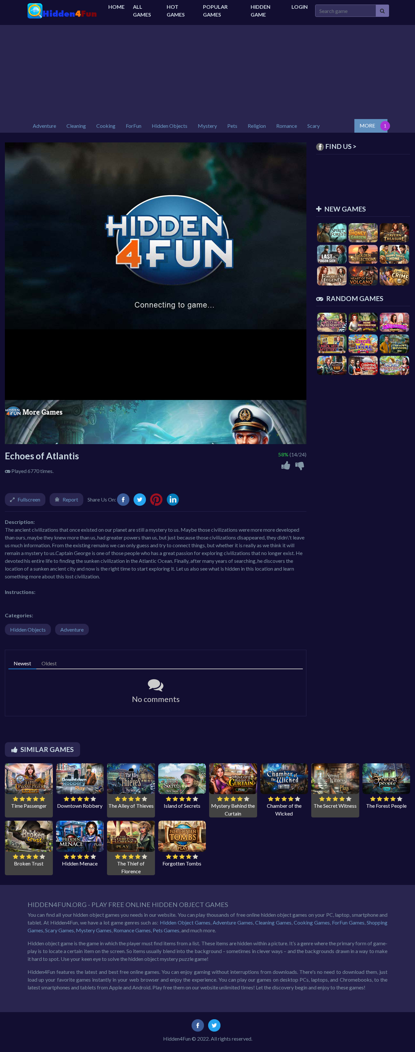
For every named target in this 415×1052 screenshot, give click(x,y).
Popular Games (215, 11)
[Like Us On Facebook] (198, 1025)
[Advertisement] (207, 70)
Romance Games (132, 930)
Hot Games (176, 11)
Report (70, 499)
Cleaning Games (273, 922)
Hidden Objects (28, 629)
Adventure (72, 629)
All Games (142, 11)
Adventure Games (233, 922)
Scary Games (59, 930)
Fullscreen (29, 499)
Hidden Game (260, 11)
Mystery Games (94, 930)
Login (299, 7)
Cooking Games (312, 922)
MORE (367, 125)
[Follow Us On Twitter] (214, 1025)
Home (116, 7)
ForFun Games (348, 922)
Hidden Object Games (185, 922)
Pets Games (166, 930)
